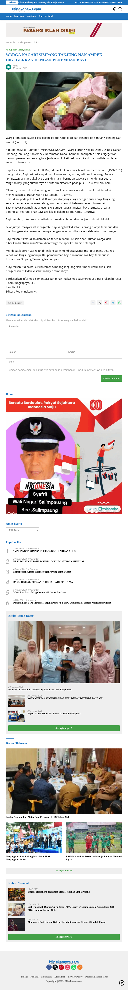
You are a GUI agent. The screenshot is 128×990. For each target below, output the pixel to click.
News (27, 49)
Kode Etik (46, 977)
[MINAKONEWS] (26, 9)
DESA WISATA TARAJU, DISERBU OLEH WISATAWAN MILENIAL (48, 561)
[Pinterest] (61, 967)
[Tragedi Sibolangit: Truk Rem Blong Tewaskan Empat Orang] (16, 894)
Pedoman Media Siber (96, 977)
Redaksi (34, 977)
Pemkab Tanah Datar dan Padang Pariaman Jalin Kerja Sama (40, 689)
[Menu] (8, 9)
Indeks (24, 977)
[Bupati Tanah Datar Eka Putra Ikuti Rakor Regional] (16, 716)
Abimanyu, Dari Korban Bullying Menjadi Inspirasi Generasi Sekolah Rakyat (67, 922)
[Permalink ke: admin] (8, 66)
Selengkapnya (63, 728)
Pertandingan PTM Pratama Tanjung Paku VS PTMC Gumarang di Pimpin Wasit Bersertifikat (62, 603)
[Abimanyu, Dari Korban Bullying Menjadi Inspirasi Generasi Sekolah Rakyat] (16, 924)
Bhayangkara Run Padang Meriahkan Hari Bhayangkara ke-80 (28, 858)
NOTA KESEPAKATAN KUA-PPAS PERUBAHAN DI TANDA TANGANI (89, 2)
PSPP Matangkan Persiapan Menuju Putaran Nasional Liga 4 (94, 858)
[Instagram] (67, 967)
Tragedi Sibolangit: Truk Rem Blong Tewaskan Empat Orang (59, 892)
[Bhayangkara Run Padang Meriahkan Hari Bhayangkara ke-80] (34, 837)
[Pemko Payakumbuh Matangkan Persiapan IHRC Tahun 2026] (64, 781)
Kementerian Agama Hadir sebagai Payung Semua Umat (42, 572)
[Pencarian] (120, 9)
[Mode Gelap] (115, 9)
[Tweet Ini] (99, 302)
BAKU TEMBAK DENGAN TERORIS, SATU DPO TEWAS (43, 582)
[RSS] (79, 967)
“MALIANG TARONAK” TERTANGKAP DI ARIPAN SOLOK (45, 551)
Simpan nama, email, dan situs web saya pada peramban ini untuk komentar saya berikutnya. (61, 369)
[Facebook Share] (93, 302)
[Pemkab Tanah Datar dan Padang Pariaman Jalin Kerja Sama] (64, 652)
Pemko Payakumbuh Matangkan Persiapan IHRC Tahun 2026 (37, 817)
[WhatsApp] (73, 967)
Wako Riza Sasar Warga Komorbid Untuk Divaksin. (39, 592)
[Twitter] (55, 967)
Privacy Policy (75, 977)
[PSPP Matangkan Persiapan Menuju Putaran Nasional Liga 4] (94, 837)
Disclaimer (59, 977)
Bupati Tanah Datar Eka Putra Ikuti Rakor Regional (54, 713)
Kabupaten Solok (14, 49)
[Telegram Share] (113, 302)
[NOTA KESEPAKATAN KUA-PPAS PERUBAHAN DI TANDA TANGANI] (16, 701)
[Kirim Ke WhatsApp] (119, 302)
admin (15, 65)
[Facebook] (49, 967)
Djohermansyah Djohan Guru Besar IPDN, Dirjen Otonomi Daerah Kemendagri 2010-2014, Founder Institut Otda (71, 908)
